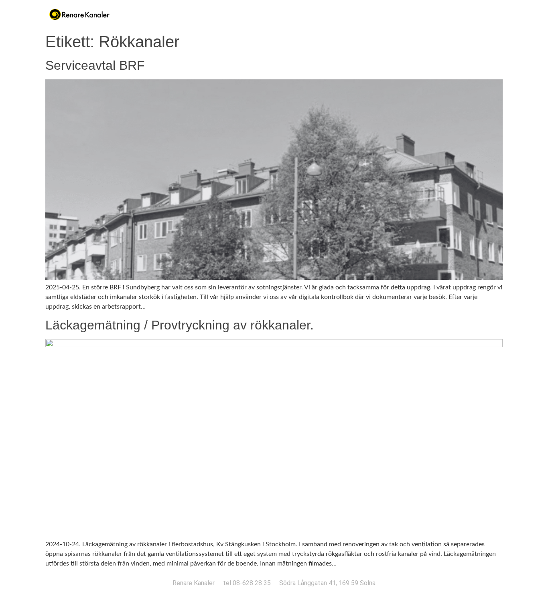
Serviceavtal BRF (95, 65)
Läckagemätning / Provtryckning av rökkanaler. (179, 325)
